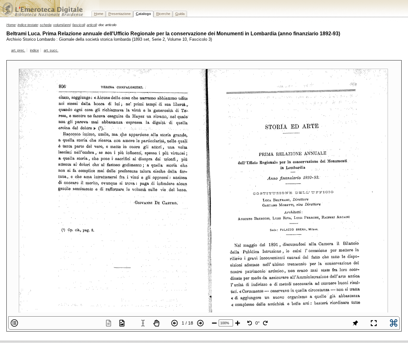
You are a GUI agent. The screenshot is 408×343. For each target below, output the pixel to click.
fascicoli (78, 25)
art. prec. (18, 50)
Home (11, 25)
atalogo (143, 14)
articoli (92, 25)
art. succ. (51, 50)
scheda (45, 25)
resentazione (119, 14)
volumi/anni (61, 25)
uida (180, 14)
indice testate (28, 25)
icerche (163, 14)
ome (98, 14)
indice (34, 50)
